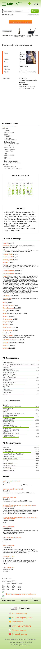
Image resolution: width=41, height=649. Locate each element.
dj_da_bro (20, 228)
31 (24, 186)
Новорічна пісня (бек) (11, 433)
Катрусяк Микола (8, 470)
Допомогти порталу (20, 22)
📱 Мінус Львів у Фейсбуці (20, 626)
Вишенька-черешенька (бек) (13, 413)
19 (17, 192)
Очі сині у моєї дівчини (13, 168)
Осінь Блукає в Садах (11, 371)
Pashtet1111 (17, 214)
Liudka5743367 (9, 226)
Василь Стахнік (8, 463)
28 (13, 186)
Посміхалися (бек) (10, 374)
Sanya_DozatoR (17, 221)
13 (20, 190)
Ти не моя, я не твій (11, 144)
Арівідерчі (7, 136)
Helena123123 (23, 217)
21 (24, 192)
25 (13, 194)
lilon (5, 219)
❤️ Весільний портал (18, 634)
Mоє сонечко (9, 155)
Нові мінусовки (8, 600)
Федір (6, 230)
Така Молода (9, 132)
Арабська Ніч (9, 147)
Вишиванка (8, 151)
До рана (6, 367)
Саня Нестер (7, 468)
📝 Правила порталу (17, 630)
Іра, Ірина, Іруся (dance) (12, 407)
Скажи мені (7, 381)
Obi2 (5, 217)
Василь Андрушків (23, 212)
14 (24, 190)
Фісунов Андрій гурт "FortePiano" (13, 454)
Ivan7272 (12, 217)
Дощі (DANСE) (7, 423)
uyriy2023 (7, 224)
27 (9, 186)
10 (9, 190)
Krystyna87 (21, 226)
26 (17, 194)
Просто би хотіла (10, 140)
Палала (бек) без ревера (12, 427)
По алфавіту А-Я (7, 14)
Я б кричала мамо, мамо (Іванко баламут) (18, 364)
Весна (5, 394)
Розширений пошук (33, 14)
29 (17, 186)
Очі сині (6, 417)
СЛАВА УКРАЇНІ (8, 384)
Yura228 (33, 217)
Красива (7, 159)
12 (17, 190)
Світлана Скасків (8, 456)
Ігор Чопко (15, 230)
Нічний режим (24, 608)
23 (31, 192)
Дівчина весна (8, 420)
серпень (20, 180)
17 (9, 192)
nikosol (15, 224)
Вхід (36, 4)
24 (9, 194)
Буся (4, 387)
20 (20, 192)
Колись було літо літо (11, 430)
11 (13, 190)
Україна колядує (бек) (11, 437)
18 (13, 192)
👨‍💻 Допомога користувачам (20, 618)
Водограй (6, 410)
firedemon (23, 224)
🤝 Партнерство (16, 622)
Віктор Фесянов (8, 461)
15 (28, 190)
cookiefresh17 (9, 212)
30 (31, 194)
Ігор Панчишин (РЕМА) (10, 458)
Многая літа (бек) (9, 377)
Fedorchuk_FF (29, 214)
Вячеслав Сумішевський (17, 219)
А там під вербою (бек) (12, 163)
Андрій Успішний (8, 452)
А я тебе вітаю (8, 391)
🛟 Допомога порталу (18, 613)
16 (31, 190)
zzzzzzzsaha (30, 228)
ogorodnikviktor (30, 221)
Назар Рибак (7, 449)
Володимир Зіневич (9, 465)
